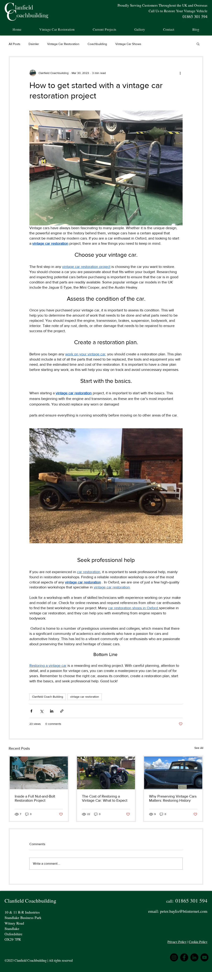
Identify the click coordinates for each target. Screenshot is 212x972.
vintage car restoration (84, 696)
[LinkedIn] (194, 957)
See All (198, 747)
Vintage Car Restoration (63, 44)
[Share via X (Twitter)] (41, 711)
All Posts (14, 44)
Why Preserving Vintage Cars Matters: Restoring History (172, 798)
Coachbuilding (97, 44)
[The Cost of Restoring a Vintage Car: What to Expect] (106, 773)
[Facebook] (184, 957)
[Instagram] (174, 957)
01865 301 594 (191, 900)
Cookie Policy (198, 941)
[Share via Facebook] (31, 711)
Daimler (34, 44)
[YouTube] (204, 957)
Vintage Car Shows (128, 44)
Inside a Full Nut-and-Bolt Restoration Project (35, 798)
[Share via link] (62, 711)
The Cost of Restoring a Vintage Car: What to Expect (104, 798)
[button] (104, 29)
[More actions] (180, 72)
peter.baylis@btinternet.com (183, 911)
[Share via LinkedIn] (52, 711)
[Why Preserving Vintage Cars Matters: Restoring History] (173, 773)
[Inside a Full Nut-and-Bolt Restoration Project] (39, 773)
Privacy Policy (177, 941)
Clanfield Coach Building (47, 696)
